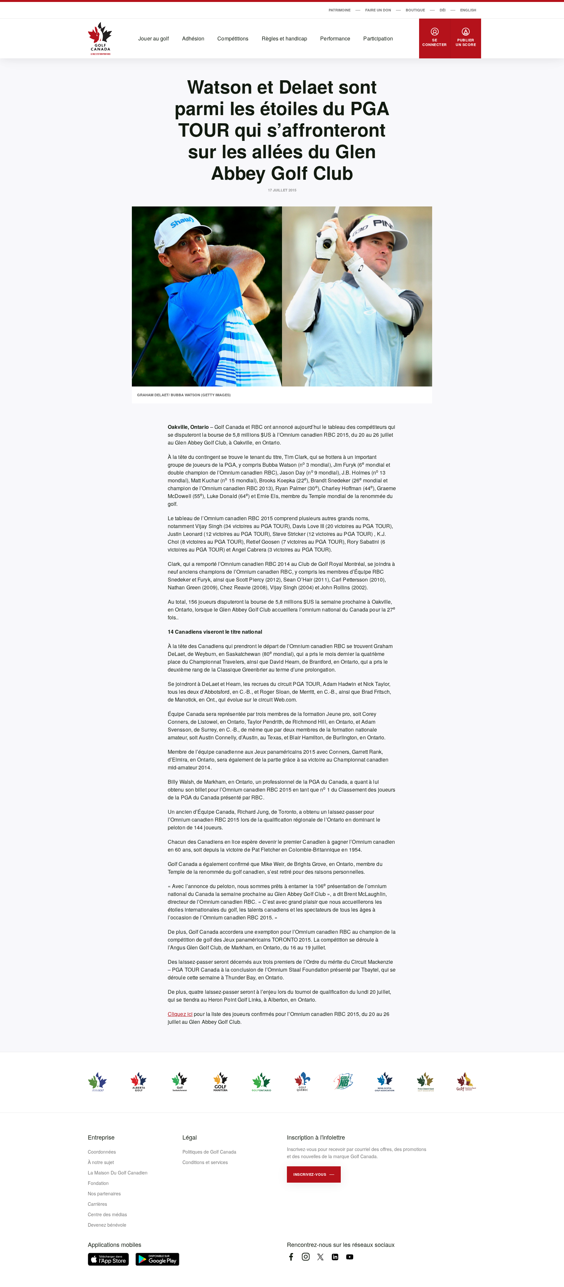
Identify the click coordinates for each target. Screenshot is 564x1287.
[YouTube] (350, 1257)
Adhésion (193, 38)
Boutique (415, 10)
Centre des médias (107, 1214)
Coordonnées (102, 1151)
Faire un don (378, 10)
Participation (378, 38)
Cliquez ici (180, 1014)
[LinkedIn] (335, 1257)
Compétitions (232, 38)
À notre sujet (101, 1162)
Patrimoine (340, 10)
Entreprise (101, 1137)
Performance (335, 38)
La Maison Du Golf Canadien (118, 1172)
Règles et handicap (284, 38)
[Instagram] (306, 1257)
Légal (189, 1137)
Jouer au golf (153, 38)
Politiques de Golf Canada (209, 1151)
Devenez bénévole (107, 1224)
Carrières (97, 1204)
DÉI (443, 10)
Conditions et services (205, 1162)
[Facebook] (291, 1257)
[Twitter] (320, 1257)
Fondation (98, 1183)
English (468, 10)
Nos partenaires (104, 1193)
